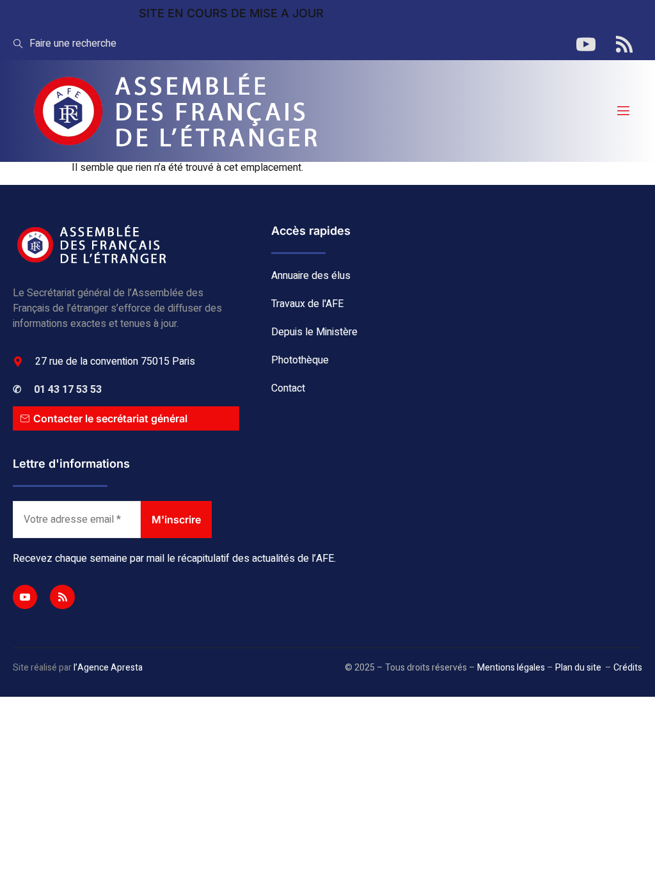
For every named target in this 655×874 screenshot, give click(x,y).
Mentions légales (511, 667)
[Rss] (62, 597)
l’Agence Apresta (108, 667)
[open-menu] (622, 111)
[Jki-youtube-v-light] (25, 597)
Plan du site (578, 667)
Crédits (627, 667)
